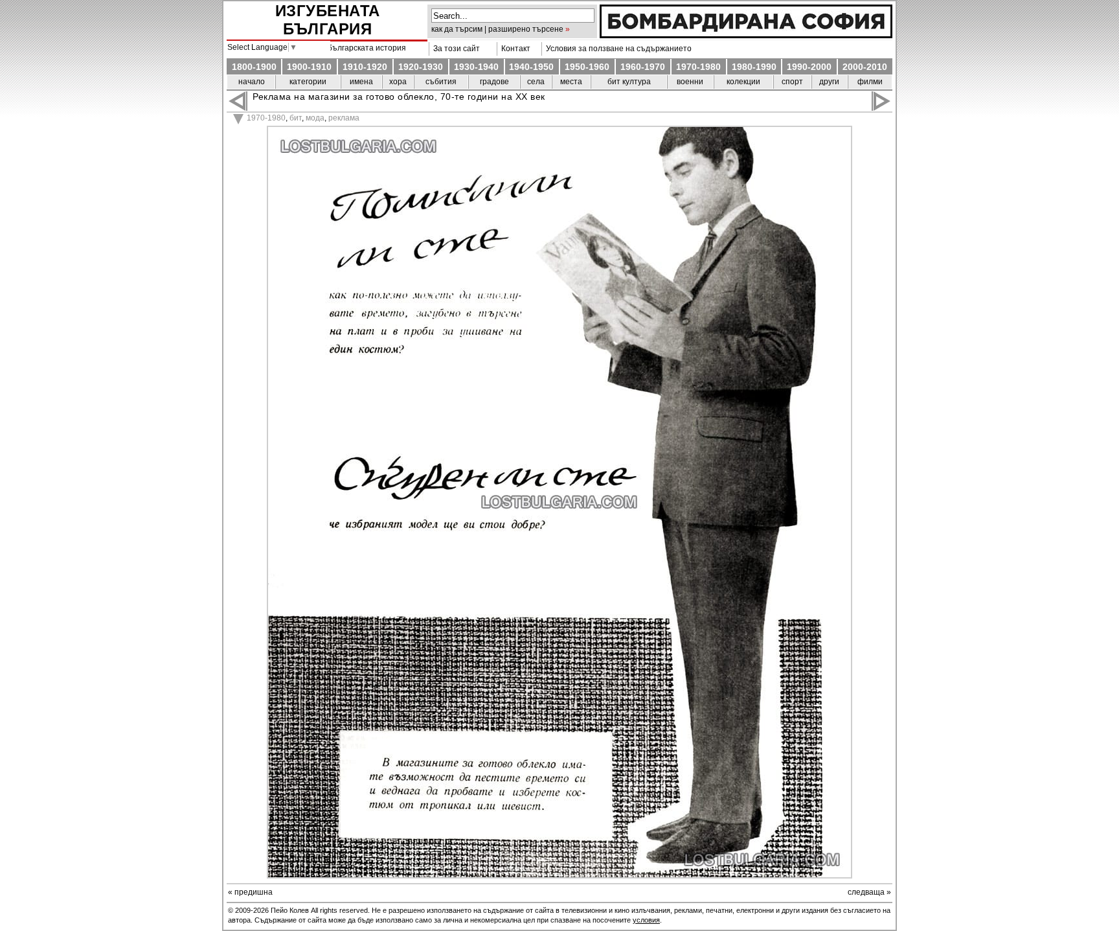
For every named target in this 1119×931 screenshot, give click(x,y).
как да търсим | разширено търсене (497, 29)
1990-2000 (809, 67)
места (571, 81)
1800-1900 (254, 67)
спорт (792, 81)
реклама (343, 117)
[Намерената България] (746, 35)
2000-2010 (864, 67)
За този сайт (454, 48)
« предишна (250, 892)
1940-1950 (531, 67)
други (829, 81)
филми (870, 81)
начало (251, 81)
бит (295, 117)
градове (494, 81)
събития (441, 81)
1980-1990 (754, 67)
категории (307, 81)
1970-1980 (698, 67)
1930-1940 (476, 67)
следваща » (869, 892)
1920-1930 (420, 67)
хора (398, 81)
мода (315, 117)
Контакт (513, 48)
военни (690, 81)
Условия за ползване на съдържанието (617, 48)
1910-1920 (365, 67)
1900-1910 (309, 67)
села (536, 81)
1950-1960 (587, 67)
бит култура (629, 81)
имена (361, 81)
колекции (743, 81)
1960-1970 (642, 67)
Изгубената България (327, 20)
